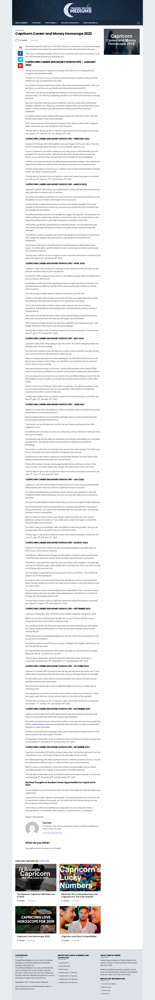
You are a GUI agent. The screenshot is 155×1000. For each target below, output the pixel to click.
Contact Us (105, 994)
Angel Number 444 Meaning (68, 982)
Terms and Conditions (109, 984)
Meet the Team (106, 987)
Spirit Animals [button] (51, 23)
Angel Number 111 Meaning (68, 972)
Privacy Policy (106, 990)
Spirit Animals (63, 969)
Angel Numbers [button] (21, 23)
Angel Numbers (64, 963)
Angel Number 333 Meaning (68, 979)
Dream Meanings (64, 966)
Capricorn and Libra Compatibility (78, 936)
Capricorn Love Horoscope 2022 (33, 936)
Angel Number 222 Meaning (68, 976)
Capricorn (43, 861)
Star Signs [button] (36, 23)
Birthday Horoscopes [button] (70, 23)
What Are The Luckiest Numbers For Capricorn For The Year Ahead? (79, 895)
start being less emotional (43, 78)
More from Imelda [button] (90, 23)
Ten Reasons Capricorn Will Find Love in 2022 (36, 895)
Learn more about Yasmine (52, 833)
